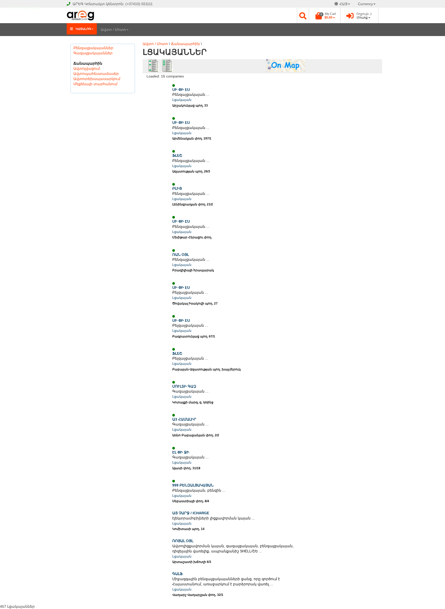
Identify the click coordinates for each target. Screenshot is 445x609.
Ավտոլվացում (86, 68)
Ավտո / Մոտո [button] (113, 30)
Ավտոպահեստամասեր (96, 74)
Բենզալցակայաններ (93, 48)
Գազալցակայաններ (93, 53)
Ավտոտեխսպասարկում (96, 79)
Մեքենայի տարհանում (95, 84)
